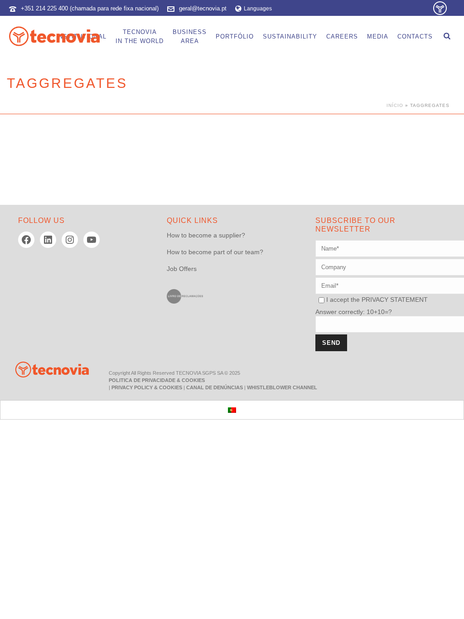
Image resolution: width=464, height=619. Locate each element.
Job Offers (182, 268)
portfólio (235, 36)
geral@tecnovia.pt (203, 8)
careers (342, 36)
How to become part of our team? (215, 252)
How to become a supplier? (206, 235)
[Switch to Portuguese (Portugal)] (232, 410)
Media (377, 36)
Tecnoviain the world (140, 36)
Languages (258, 8)
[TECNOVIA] (45, 368)
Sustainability (290, 36)
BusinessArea (190, 36)
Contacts (415, 36)
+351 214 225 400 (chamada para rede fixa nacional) (90, 8)
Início (395, 105)
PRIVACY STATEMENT (395, 299)
